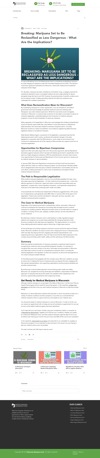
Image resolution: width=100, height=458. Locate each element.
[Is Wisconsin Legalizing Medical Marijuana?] (50, 357)
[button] (84, 17)
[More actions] (78, 28)
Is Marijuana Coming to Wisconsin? (22, 367)
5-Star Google (41, 3)
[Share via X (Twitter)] (25, 334)
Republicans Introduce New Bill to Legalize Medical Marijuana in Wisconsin (75, 367)
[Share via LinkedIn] (29, 334)
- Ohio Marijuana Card (76, 415)
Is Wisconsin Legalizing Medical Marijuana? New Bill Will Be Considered (50, 367)
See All (85, 348)
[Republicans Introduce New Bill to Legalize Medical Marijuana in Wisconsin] (75, 357)
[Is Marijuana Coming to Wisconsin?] (24, 357)
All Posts (15, 17)
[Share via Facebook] (22, 334)
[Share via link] (33, 334)
